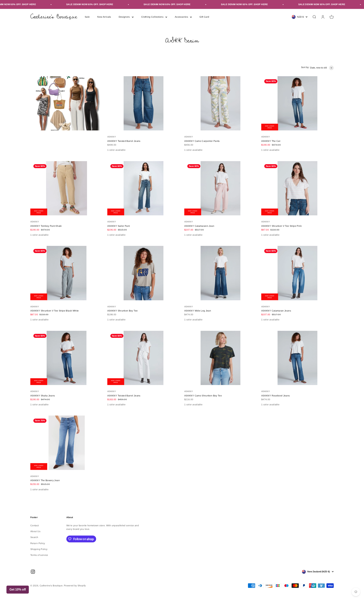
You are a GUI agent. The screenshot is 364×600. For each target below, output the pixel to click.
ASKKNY (111, 137)
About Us (35, 531)
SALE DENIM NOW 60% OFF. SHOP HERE (78, 4)
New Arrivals (104, 17)
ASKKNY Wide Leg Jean (197, 310)
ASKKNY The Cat (270, 141)
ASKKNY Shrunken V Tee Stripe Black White (54, 310)
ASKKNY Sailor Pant (118, 226)
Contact (34, 525)
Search (34, 537)
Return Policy (37, 543)
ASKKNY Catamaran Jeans (276, 310)
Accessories (181, 17)
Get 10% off (17, 589)
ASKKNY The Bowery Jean (45, 480)
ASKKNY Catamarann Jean (199, 226)
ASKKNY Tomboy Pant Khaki (46, 226)
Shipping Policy (38, 549)
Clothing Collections (152, 17)
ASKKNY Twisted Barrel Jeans (123, 141)
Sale (87, 17)
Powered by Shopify (75, 585)
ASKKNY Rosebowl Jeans (275, 395)
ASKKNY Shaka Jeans (42, 395)
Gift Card (204, 17)
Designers (124, 17)
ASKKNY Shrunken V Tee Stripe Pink (281, 226)
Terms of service (39, 555)
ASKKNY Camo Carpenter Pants (202, 141)
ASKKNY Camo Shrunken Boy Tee (203, 395)
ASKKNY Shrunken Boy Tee (122, 310)
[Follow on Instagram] (32, 571)
